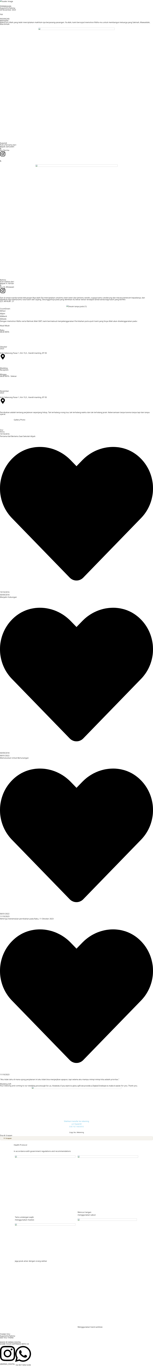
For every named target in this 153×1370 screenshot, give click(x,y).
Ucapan (7, 1138)
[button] (77, 1132)
